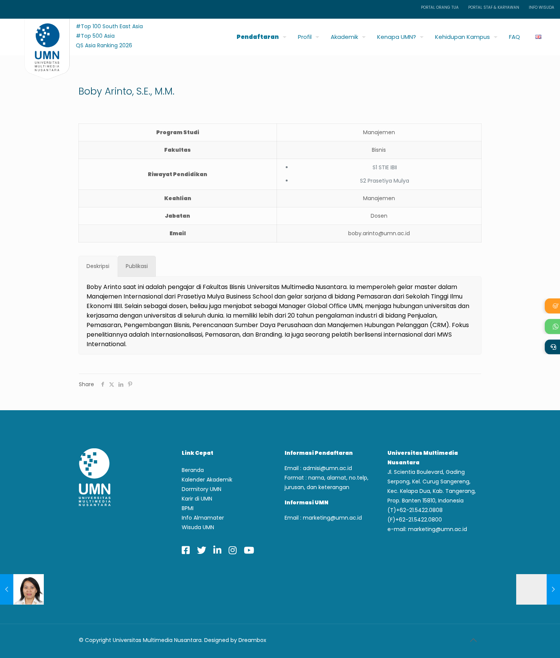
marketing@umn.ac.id (332, 518)
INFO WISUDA (541, 7)
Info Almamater (203, 518)
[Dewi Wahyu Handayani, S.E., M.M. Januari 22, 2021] (538, 589)
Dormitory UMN (201, 489)
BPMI (188, 508)
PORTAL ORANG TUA (440, 7)
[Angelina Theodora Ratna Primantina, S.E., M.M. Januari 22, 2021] (22, 589)
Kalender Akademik (207, 479)
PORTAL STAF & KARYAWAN (493, 7)
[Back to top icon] (473, 640)
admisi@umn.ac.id (327, 468)
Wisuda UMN (198, 527)
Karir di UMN (197, 498)
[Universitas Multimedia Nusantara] (40, 35)
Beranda (193, 470)
